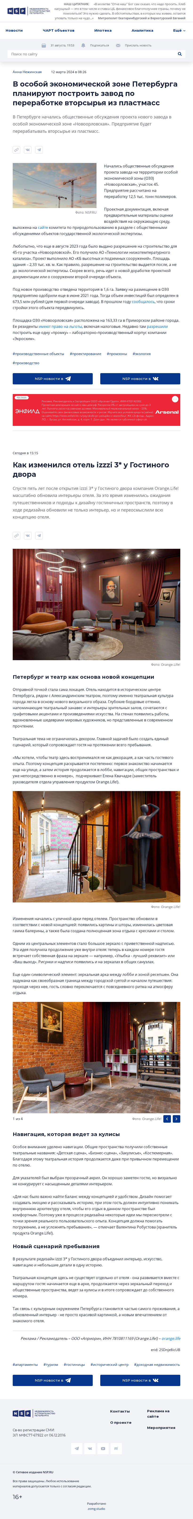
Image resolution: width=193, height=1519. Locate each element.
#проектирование (85, 353)
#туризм (51, 1364)
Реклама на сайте (158, 1414)
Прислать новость (138, 45)
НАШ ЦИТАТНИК (76, 4)
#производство (26, 362)
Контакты (120, 1411)
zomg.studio (96, 1509)
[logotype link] (29, 11)
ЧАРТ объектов (58, 30)
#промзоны (117, 353)
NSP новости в (49, 378)
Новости (14, 30)
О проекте (121, 1422)
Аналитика (142, 30)
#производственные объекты (38, 353)
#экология (142, 353)
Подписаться (99, 45)
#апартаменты (25, 1364)
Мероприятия (161, 1427)
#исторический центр (110, 1364)
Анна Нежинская (27, 71)
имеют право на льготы (60, 326)
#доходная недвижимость (157, 1364)
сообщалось (143, 301)
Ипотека (103, 30)
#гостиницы (74, 1364)
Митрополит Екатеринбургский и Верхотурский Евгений (141, 18)
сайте (43, 227)
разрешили (157, 326)
